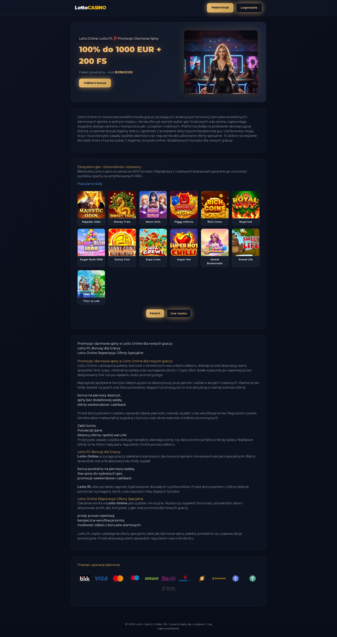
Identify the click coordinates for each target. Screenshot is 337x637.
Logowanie (249, 7)
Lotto (90, 8)
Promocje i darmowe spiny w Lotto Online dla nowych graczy (125, 343)
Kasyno (155, 313)
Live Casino (178, 313)
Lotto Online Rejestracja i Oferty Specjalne (110, 353)
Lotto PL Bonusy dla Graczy (99, 348)
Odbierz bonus (95, 83)
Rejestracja (220, 7)
